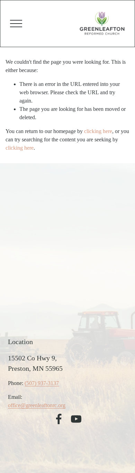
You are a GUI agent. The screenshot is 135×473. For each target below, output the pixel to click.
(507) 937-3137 (42, 383)
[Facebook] (58, 418)
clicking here (98, 131)
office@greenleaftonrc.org (36, 405)
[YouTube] (76, 418)
